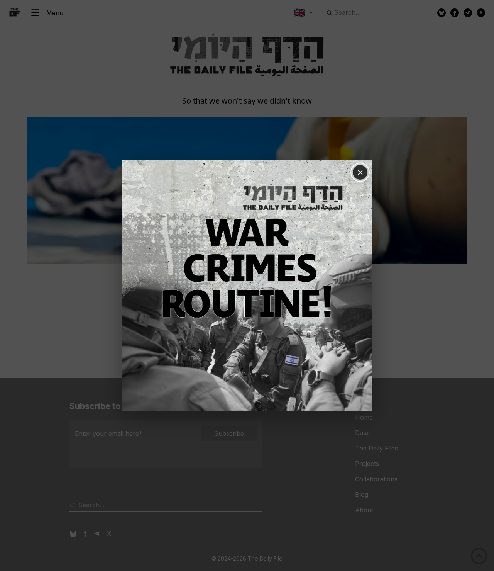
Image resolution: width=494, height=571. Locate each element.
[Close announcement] (360, 172)
